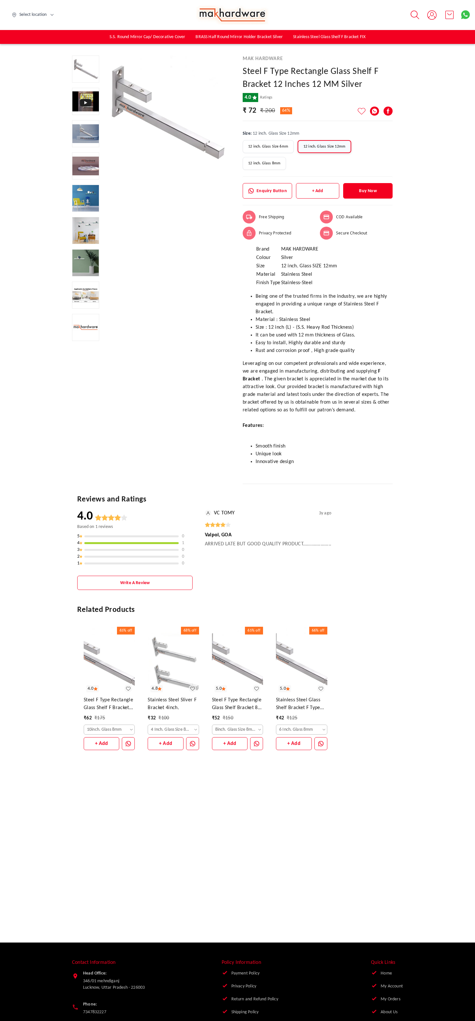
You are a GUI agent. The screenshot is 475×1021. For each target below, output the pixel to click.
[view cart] (449, 15)
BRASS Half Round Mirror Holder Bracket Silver (239, 37)
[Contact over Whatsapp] (465, 14)
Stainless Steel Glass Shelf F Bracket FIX (329, 37)
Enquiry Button (272, 191)
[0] (449, 15)
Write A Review (135, 583)
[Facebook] (388, 111)
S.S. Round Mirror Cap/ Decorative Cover (147, 37)
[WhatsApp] (374, 111)
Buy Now (367, 191)
